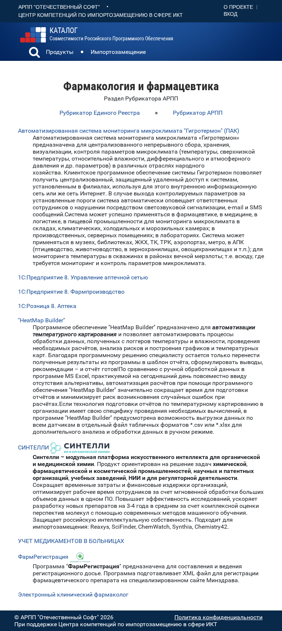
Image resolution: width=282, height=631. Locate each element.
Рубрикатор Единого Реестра (99, 112)
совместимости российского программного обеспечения (111, 34)
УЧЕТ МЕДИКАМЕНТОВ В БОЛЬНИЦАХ (71, 541)
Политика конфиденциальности (218, 617)
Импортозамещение (118, 51)
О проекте (238, 7)
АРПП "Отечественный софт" (59, 7)
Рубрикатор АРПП (198, 112)
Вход (230, 14)
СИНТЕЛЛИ (34, 447)
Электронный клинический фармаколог (73, 594)
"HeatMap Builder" (41, 320)
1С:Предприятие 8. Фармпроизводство (71, 291)
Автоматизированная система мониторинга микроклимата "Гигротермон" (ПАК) (128, 130)
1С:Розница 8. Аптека (47, 305)
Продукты (59, 51)
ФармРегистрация (43, 556)
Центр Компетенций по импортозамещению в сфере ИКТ (100, 15)
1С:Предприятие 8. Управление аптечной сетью (83, 277)
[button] (34, 53)
